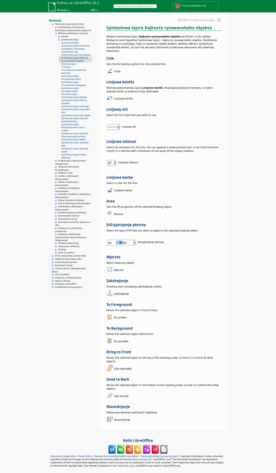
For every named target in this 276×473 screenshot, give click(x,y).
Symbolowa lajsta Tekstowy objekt (74, 150)
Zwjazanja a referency (68, 246)
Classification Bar (69, 51)
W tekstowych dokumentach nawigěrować (70, 162)
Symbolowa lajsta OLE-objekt (75, 115)
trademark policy (126, 465)
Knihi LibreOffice (138, 440)
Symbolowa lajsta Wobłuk (74, 97)
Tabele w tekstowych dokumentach (66, 183)
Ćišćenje (62, 249)
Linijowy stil (117, 109)
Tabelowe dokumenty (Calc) (68, 258)
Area (110, 200)
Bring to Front (118, 351)
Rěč (93, 10)
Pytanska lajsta (68, 63)
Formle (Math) (62, 274)
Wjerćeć (113, 256)
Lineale (64, 130)
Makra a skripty (62, 280)
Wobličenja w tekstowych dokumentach (69, 208)
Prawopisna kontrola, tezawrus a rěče (72, 224)
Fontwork (66, 66)
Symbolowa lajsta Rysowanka (75, 54)
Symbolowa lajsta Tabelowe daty (75, 144)
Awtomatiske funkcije (68, 215)
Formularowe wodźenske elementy (73, 71)
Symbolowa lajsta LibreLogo (75, 106)
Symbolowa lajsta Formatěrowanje (70, 89)
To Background (119, 328)
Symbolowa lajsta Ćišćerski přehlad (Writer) (74, 120)
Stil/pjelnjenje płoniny (126, 224)
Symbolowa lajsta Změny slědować (73, 156)
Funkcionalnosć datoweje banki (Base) (69, 270)
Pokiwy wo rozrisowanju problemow (68, 230)
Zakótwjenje (117, 280)
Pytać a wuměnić (66, 252)
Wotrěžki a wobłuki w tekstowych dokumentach (73, 196)
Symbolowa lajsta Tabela (73, 139)
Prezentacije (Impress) (66, 262)
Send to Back (117, 379)
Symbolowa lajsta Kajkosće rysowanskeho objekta (74, 59)
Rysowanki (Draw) (64, 265)
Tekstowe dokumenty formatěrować (67, 168)
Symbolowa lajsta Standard (74, 133)
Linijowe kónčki (120, 81)
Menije (64, 36)
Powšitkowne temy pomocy (68, 286)
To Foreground (119, 304)
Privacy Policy (85, 456)
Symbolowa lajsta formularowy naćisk (71, 77)
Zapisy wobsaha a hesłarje (71, 200)
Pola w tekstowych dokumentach (74, 203)
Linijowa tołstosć (121, 141)
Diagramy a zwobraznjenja (68, 277)
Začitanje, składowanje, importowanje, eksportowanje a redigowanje (70, 237)
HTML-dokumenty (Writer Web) (70, 255)
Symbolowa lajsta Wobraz (74, 100)
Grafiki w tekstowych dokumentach (67, 177)
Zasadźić (65, 103)
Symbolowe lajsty (69, 39)
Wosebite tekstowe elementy (72, 212)
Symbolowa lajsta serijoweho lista (75, 111)
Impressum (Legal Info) (62, 456)
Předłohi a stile (65, 172)
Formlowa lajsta (69, 94)
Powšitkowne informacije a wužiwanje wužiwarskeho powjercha (73, 29)
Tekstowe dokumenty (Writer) (69, 23)
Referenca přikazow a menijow (73, 33)
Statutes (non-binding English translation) (116, 456)
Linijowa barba (119, 177)
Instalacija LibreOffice (65, 283)
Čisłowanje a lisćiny (67, 218)
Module (62, 10)
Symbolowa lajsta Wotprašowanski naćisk (73, 126)
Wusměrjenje (118, 406)
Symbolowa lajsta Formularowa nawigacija (73, 83)
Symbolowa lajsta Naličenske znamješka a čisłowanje (75, 47)
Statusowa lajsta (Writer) (73, 136)
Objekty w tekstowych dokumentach (67, 190)
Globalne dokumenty (68, 243)
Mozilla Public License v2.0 (138, 459)
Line (110, 58)
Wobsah (55, 20)
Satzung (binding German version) (159, 456)
